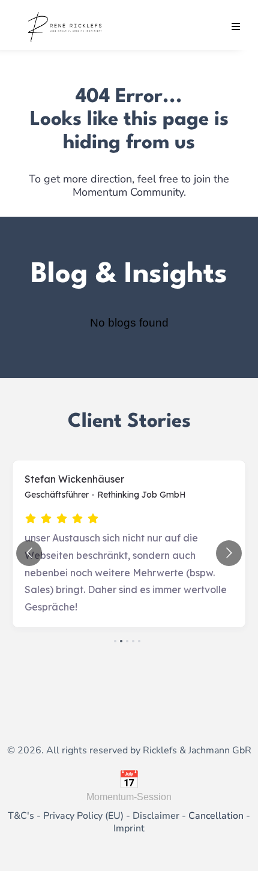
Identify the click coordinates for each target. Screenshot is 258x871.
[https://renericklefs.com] (65, 26)
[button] (234, 27)
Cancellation (216, 815)
